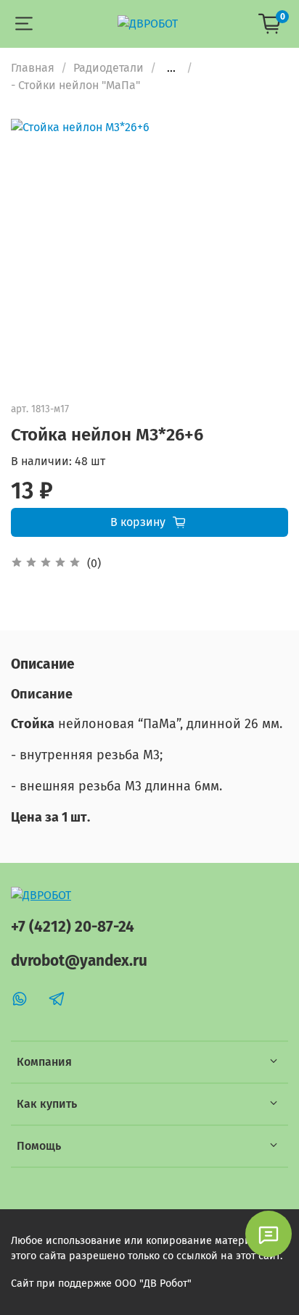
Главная (32, 68)
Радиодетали (108, 68)
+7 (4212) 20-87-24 (72, 927)
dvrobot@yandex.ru (79, 961)
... (171, 68)
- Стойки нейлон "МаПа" (75, 85)
